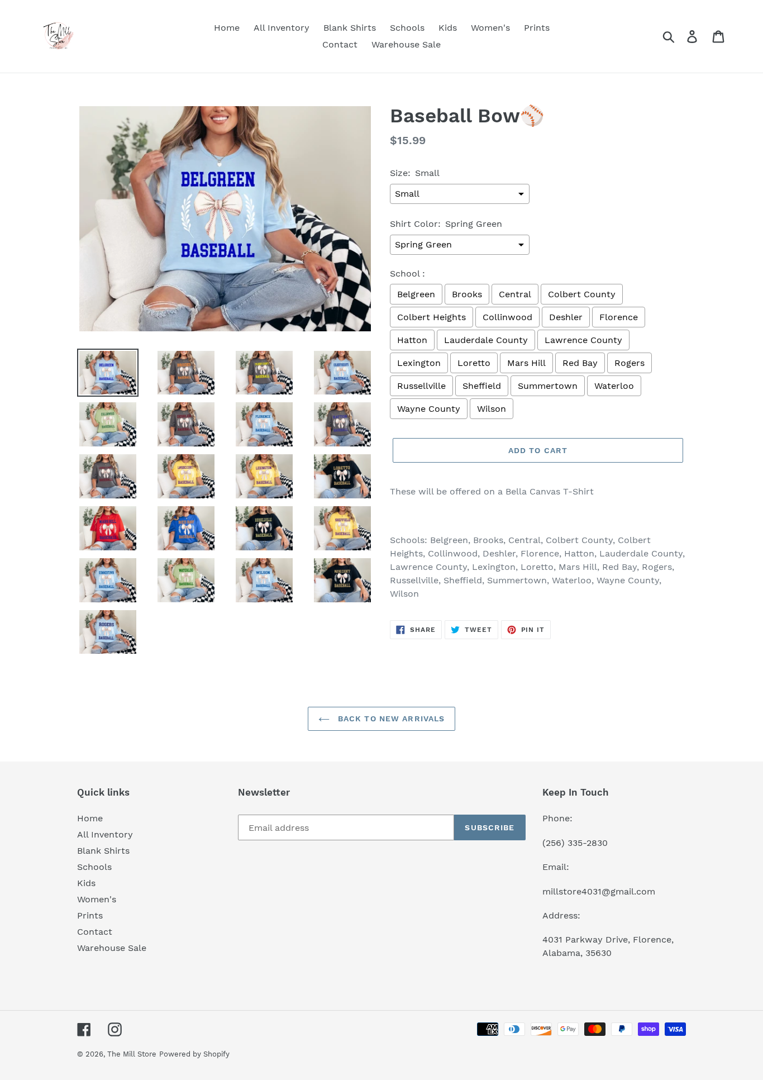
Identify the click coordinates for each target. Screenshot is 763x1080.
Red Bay (580, 363)
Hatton (412, 340)
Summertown (548, 385)
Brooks (467, 294)
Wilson (491, 408)
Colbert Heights (431, 317)
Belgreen (416, 294)
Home (90, 818)
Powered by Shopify (194, 1054)
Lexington (419, 363)
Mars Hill (526, 363)
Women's (96, 899)
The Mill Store (131, 1054)
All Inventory (105, 834)
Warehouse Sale (111, 948)
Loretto (473, 363)
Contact (94, 931)
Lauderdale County (486, 340)
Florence (618, 317)
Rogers (629, 363)
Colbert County (582, 294)
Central (515, 294)
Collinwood (507, 317)
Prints (90, 915)
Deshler (566, 317)
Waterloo (614, 385)
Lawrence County (583, 340)
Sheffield (481, 385)
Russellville (421, 385)
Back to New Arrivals (390, 718)
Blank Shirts (103, 850)
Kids (86, 883)
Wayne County (428, 408)
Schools (94, 867)
